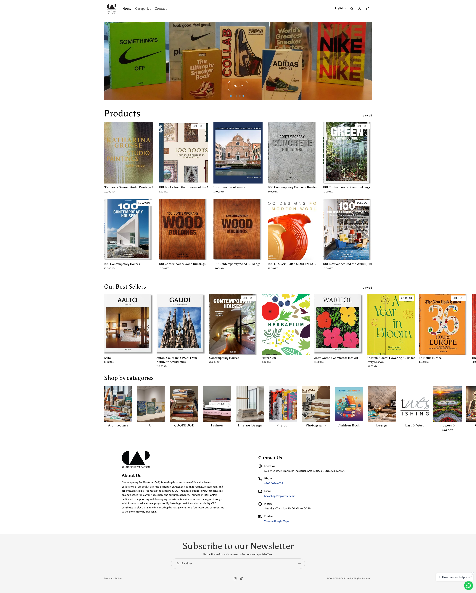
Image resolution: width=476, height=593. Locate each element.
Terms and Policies (113, 578)
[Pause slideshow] (231, 96)
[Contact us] (468, 585)
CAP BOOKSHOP (343, 578)
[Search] (352, 8)
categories (140, 377)
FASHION (238, 86)
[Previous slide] (108, 61)
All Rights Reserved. (362, 578)
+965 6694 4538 (273, 483)
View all (367, 115)
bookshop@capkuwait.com (279, 496)
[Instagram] (234, 578)
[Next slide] (367, 61)
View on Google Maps (276, 521)
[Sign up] (299, 563)
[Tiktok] (241, 578)
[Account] (360, 8)
